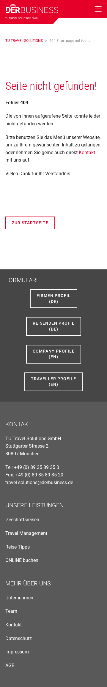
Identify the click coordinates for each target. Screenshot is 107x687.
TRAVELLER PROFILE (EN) (53, 381)
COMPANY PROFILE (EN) (54, 354)
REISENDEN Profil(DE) (54, 326)
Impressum (17, 652)
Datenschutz (18, 638)
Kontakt (87, 152)
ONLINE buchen (21, 560)
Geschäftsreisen (22, 519)
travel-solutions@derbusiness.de (39, 482)
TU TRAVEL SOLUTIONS (24, 41)
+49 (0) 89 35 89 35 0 (36, 467)
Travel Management (26, 533)
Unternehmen (19, 598)
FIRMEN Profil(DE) (54, 298)
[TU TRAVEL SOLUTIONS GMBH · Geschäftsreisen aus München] (32, 8)
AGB (10, 665)
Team (11, 611)
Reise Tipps (17, 547)
